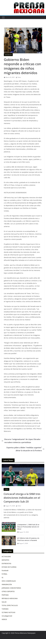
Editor (19, 77)
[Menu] (3, 17)
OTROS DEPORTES (8, 591)
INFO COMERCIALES (9, 581)
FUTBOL (6, 489)
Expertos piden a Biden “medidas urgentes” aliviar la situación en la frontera (24, 449)
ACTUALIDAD (6, 557)
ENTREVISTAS (6, 563)
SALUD (4, 602)
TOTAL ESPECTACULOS (10, 605)
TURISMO (5, 609)
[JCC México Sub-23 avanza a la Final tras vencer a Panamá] (9, 541)
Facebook (5, 570)
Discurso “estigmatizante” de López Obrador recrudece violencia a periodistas (22, 441)
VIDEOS (4, 619)
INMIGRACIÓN (8, 54)
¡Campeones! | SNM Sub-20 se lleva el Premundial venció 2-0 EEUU (28, 527)
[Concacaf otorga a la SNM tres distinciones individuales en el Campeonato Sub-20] (23, 475)
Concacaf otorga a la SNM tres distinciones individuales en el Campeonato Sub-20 (22, 497)
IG (2, 577)
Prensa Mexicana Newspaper (25, 633)
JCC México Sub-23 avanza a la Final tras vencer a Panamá (28, 539)
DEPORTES (5, 560)
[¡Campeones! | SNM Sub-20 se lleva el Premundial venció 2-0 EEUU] (9, 528)
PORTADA (5, 595)
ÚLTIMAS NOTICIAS (8, 612)
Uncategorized (7, 616)
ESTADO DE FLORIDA (9, 567)
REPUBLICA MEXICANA (10, 598)
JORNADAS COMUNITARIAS (11, 588)
